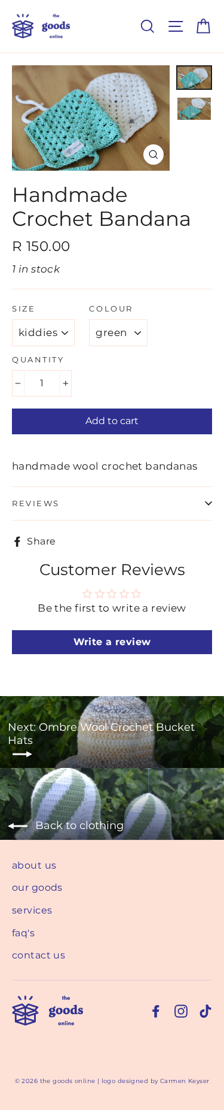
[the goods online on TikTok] (205, 1010)
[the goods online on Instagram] (181, 1010)
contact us (38, 955)
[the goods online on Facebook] (155, 1010)
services (32, 910)
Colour (111, 308)
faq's (23, 933)
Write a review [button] (112, 642)
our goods (37, 887)
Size (23, 308)
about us (34, 865)
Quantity (38, 359)
